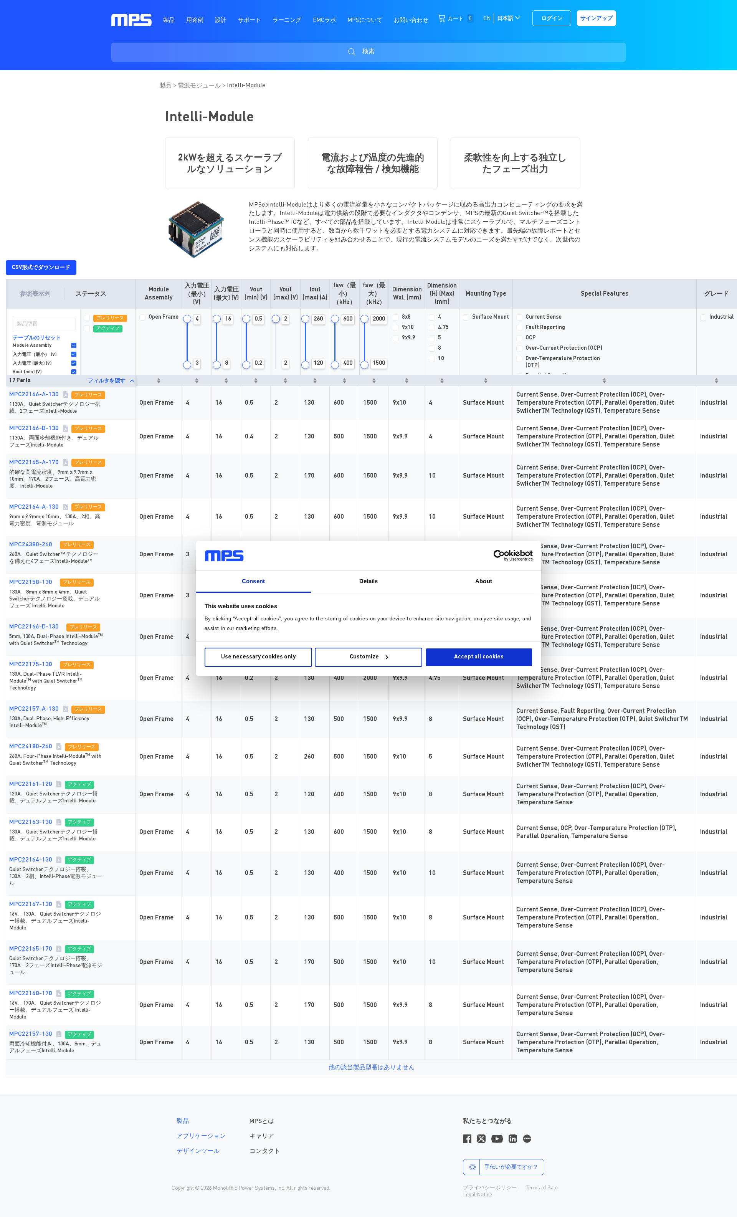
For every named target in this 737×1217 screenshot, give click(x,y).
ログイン (552, 18)
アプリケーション (201, 1136)
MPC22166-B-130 (34, 428)
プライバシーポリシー (490, 1188)
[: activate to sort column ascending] (159, 380)
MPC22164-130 (30, 860)
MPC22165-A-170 (34, 463)
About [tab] (483, 581)
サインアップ (596, 18)
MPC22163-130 (30, 822)
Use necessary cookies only (258, 657)
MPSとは (262, 1121)
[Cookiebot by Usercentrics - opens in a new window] (499, 555)
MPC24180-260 (30, 747)
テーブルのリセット (37, 338)
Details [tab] (368, 581)
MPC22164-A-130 (34, 507)
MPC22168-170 (30, 993)
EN (487, 18)
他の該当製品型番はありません (372, 1068)
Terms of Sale (542, 1188)
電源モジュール (200, 86)
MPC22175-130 (30, 664)
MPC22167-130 (30, 904)
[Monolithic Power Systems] (131, 19)
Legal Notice (477, 1194)
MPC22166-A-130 (34, 395)
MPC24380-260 (30, 545)
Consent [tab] (253, 581)
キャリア (262, 1136)
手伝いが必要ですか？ (511, 1167)
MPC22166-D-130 (34, 627)
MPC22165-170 (30, 949)
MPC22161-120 (30, 784)
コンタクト (265, 1151)
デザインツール (198, 1151)
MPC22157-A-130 (34, 709)
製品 (166, 86)
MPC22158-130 (30, 582)
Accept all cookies (479, 657)
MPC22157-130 (30, 1034)
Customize (364, 657)
